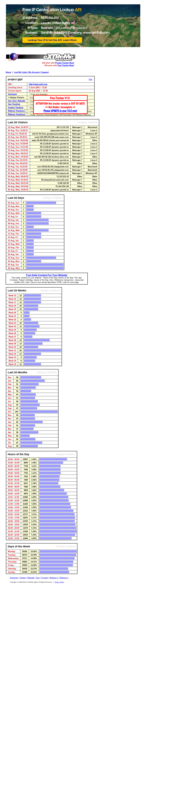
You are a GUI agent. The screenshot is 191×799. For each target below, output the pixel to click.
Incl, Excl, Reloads (16, 101)
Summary (12, 94)
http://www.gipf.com (38, 84)
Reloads (30, 578)
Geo (38, 578)
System (44, 578)
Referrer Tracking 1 (16, 111)
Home (8, 72)
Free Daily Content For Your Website (46, 275)
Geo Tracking (14, 104)
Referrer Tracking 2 (16, 114)
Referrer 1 (54, 578)
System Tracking (15, 107)
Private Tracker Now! (64, 63)
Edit (90, 79)
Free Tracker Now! (65, 65)
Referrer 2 (64, 578)
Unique (23, 578)
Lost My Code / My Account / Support (31, 72)
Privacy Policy (59, 582)
